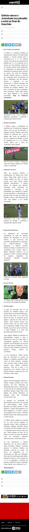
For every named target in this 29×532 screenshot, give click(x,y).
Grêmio (8, 126)
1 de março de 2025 (10, 27)
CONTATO (17, 522)
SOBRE (2, 522)
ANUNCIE (10, 522)
